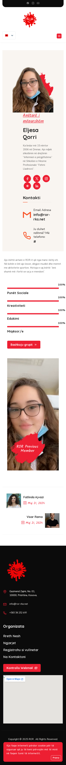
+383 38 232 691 (18, 612)
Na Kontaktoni (14, 657)
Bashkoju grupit (22, 345)
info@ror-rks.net (41, 216)
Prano (56, 757)
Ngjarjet (9, 643)
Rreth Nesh (11, 636)
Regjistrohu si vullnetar (20, 650)
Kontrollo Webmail (20, 668)
